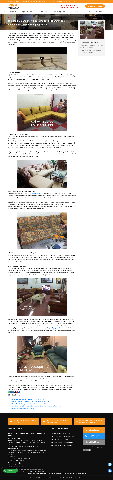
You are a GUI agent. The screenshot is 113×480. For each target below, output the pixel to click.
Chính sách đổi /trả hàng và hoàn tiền (61, 445)
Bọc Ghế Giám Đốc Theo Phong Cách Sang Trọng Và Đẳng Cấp (30, 401)
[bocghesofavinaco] (84, 450)
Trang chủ (11, 18)
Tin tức (99, 12)
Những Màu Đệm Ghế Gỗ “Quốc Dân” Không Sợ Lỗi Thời (27, 399)
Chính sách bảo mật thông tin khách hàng (62, 436)
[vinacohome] (86, 450)
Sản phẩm (75, 12)
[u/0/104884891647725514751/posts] (89, 450)
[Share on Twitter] (13, 392)
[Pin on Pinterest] (17, 392)
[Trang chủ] (4, 12)
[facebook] (110, 471)
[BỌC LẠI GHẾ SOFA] (13, 6)
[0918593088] (110, 464)
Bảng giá (88, 12)
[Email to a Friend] (15, 392)
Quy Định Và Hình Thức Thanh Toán (61, 433)
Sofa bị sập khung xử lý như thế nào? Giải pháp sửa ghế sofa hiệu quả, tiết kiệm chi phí (36, 406)
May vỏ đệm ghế (60, 12)
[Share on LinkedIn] (19, 392)
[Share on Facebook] (11, 392)
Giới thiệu (13, 12)
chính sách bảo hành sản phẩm (59, 439)
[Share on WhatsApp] (9, 392)
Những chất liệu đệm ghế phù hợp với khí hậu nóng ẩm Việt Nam (30, 404)
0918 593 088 (94, 430)
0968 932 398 (94, 436)
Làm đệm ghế (43, 12)
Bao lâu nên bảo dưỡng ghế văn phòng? (23, 408)
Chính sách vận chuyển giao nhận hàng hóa (63, 442)
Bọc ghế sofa (27, 12)
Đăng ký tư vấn (95, 6)
